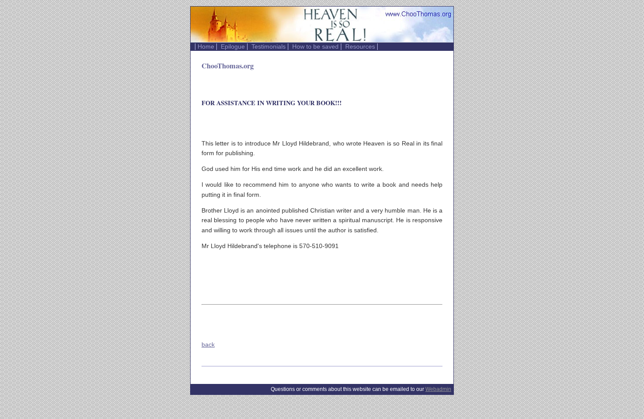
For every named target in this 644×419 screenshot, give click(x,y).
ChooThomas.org (228, 65)
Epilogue (233, 46)
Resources (360, 46)
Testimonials (268, 46)
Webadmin (438, 389)
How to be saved (315, 46)
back (208, 344)
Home (206, 46)
